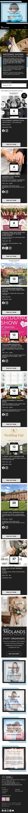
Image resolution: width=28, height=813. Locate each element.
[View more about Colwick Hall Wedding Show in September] (14, 497)
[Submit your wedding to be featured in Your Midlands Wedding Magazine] (14, 729)
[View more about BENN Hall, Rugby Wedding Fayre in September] (14, 553)
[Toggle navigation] (25, 26)
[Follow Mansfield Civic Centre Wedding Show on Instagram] (6, 191)
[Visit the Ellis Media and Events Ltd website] (7, 777)
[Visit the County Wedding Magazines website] (8, 799)
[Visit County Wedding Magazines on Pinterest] (5, 810)
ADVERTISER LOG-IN (6, 795)
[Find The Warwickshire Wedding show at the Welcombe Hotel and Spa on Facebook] (3, 302)
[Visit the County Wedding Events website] (4, 799)
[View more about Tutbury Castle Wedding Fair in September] (14, 441)
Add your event (14, 654)
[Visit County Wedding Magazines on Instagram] (8, 810)
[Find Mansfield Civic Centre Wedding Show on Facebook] (3, 191)
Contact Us (5, 789)
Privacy (4, 792)
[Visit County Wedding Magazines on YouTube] (13, 810)
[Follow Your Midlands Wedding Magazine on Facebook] (14, 700)
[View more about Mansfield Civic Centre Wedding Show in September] (14, 161)
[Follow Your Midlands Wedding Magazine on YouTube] (14, 671)
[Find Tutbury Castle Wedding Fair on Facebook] (3, 467)
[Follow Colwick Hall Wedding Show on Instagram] (6, 527)
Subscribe (17, 789)
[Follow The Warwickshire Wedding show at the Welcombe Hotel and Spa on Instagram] (6, 302)
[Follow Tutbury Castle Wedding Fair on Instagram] (6, 467)
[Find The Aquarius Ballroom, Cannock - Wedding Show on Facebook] (3, 361)
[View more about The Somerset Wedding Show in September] (14, 105)
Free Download (19, 791)
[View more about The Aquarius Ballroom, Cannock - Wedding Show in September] (14, 329)
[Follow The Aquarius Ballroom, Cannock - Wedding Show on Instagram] (6, 361)
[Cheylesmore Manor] (14, 758)
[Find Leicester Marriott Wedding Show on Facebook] (3, 414)
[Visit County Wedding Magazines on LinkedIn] (10, 810)
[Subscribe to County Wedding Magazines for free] (14, 12)
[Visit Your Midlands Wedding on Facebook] (3, 810)
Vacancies (4, 791)
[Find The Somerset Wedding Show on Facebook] (3, 130)
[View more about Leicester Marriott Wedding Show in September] (14, 385)
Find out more (11, 144)
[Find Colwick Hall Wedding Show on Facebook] (3, 527)
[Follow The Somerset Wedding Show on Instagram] (6, 130)
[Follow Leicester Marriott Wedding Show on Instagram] (6, 414)
